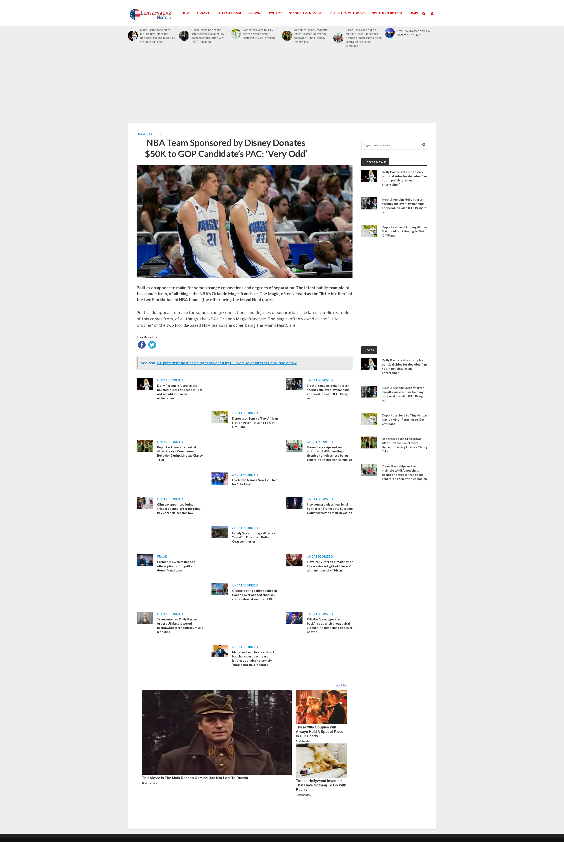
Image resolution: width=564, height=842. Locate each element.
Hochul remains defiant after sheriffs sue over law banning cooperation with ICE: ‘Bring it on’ (207, 35)
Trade (414, 13)
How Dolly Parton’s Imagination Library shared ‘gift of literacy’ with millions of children (330, 566)
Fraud (162, 556)
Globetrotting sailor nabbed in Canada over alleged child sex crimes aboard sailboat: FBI (254, 595)
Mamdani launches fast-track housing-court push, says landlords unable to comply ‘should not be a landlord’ (253, 658)
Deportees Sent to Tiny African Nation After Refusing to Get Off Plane (259, 33)
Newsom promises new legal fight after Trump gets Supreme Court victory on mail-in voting (330, 508)
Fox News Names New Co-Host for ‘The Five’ (414, 33)
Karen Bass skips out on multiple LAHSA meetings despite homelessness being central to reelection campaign (364, 37)
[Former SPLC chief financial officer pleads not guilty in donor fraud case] (145, 560)
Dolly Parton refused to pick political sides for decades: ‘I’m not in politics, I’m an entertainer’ (157, 35)
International (229, 13)
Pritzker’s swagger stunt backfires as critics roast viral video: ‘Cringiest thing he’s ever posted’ (329, 625)
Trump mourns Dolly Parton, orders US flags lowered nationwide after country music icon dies (180, 625)
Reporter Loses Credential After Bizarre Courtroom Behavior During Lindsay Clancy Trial (311, 35)
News (186, 13)
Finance (203, 13)
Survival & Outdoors (347, 13)
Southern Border (387, 13)
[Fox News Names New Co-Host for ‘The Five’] (390, 33)
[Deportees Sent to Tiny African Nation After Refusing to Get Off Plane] (236, 34)
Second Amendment (306, 13)
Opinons (255, 13)
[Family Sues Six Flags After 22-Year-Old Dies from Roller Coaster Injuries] (220, 531)
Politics (275, 13)
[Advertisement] (282, 88)
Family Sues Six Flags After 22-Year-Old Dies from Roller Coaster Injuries (254, 537)
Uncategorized (150, 134)
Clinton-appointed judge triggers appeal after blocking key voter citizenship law (178, 508)
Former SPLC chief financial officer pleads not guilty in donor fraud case (176, 566)
